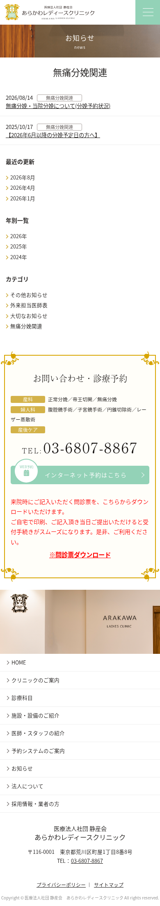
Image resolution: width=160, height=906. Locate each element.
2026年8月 (22, 177)
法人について (27, 786)
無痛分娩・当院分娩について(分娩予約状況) (58, 106)
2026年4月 (22, 187)
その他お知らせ (29, 295)
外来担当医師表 (29, 305)
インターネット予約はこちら (73, 472)
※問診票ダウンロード (80, 554)
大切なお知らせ (29, 316)
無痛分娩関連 (59, 97)
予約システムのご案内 (38, 750)
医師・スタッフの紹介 (38, 733)
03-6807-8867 (91, 447)
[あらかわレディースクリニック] (49, 12)
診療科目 (22, 697)
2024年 (18, 257)
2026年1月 (22, 198)
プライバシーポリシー (61, 884)
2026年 (18, 236)
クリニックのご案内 (35, 680)
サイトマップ (108, 884)
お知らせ (22, 768)
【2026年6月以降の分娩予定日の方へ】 (53, 135)
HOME (18, 662)
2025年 (18, 246)
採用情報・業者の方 (35, 803)
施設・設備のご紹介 (35, 715)
